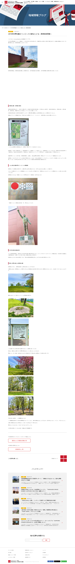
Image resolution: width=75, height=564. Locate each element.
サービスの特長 (27, 1)
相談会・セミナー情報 (39, 1)
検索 (46, 540)
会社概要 (44, 552)
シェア (51, 561)
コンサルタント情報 (49, 1)
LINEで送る (64, 561)
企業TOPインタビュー (28, 2)
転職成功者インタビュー (59, 1)
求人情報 (32, 1)
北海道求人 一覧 (19, 449)
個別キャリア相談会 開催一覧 (19, 440)
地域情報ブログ (7, 27)
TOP (2, 27)
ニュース (44, 550)
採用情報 (44, 557)
